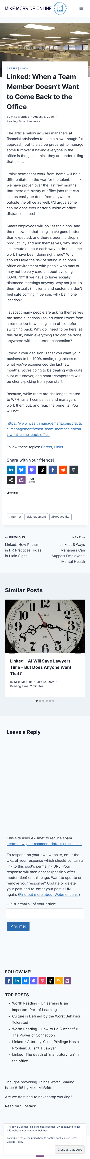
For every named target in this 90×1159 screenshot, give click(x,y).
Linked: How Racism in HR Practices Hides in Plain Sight (23, 547)
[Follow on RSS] (59, 980)
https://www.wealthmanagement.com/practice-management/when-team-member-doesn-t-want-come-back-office (45, 429)
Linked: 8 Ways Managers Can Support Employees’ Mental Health (68, 550)
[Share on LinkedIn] (11, 470)
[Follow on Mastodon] (33, 980)
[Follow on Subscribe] (67, 980)
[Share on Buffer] (73, 470)
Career (12, 68)
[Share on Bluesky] (21, 470)
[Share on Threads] (42, 470)
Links (24, 68)
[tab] (37, 701)
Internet (15, 516)
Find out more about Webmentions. (49, 894)
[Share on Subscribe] (21, 480)
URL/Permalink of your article (31, 904)
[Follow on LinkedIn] (17, 980)
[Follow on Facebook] (8, 980)
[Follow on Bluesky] (25, 980)
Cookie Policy (15, 1141)
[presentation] (45, 626)
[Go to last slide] (11, 648)
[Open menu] (81, 8)
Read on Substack (20, 1106)
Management (36, 516)
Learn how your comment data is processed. (44, 844)
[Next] (78, 648)
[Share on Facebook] (53, 470)
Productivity (60, 516)
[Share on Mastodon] (32, 470)
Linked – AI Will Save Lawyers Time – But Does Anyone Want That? (40, 667)
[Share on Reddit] (63, 470)
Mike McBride (20, 116)
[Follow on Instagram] (42, 980)
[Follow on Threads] (50, 980)
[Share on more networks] (11, 480)
